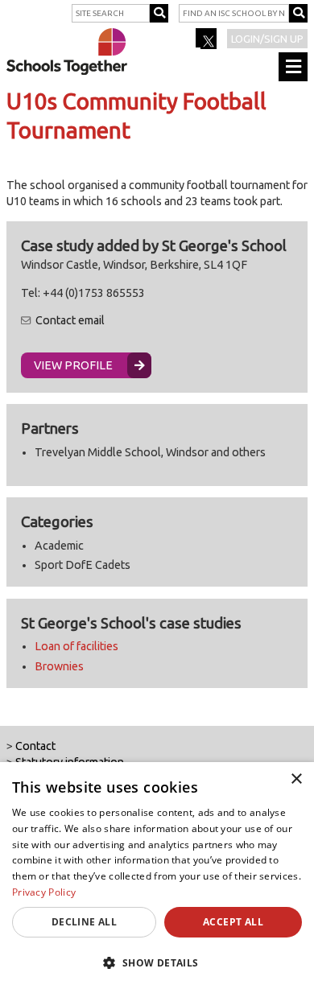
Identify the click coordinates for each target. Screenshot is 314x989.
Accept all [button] (233, 922)
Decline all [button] (84, 922)
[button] (157, 962)
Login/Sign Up (267, 38)
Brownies (59, 666)
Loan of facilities (76, 646)
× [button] (296, 779)
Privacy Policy (44, 892)
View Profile (73, 365)
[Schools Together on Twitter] (207, 43)
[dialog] (157, 875)
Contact (35, 746)
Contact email (70, 320)
